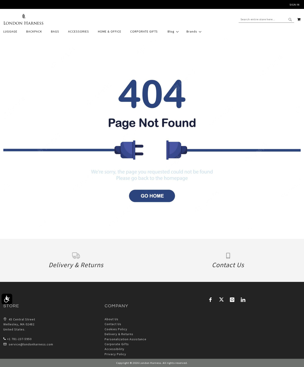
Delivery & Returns (119, 334)
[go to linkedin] (243, 299)
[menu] (152, 31)
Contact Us (113, 324)
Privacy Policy (115, 354)
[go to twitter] (221, 299)
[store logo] (23, 19)
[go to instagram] (232, 299)
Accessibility (114, 349)
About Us (111, 319)
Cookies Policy (116, 329)
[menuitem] (12, 31)
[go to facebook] (210, 299)
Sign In (295, 4)
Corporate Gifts (117, 344)
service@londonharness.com (31, 344)
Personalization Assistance (125, 339)
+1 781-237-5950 (19, 339)
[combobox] (266, 19)
